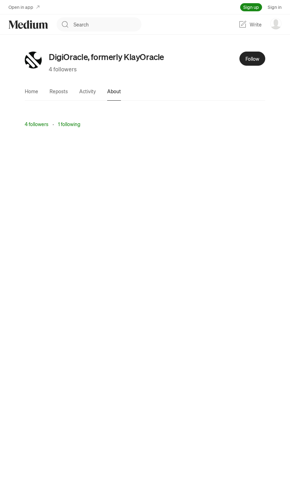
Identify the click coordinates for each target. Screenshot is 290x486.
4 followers (63, 69)
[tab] (31, 91)
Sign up (251, 7)
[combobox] (107, 24)
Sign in (275, 7)
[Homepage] (28, 24)
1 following (69, 124)
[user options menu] (276, 23)
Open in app (20, 7)
